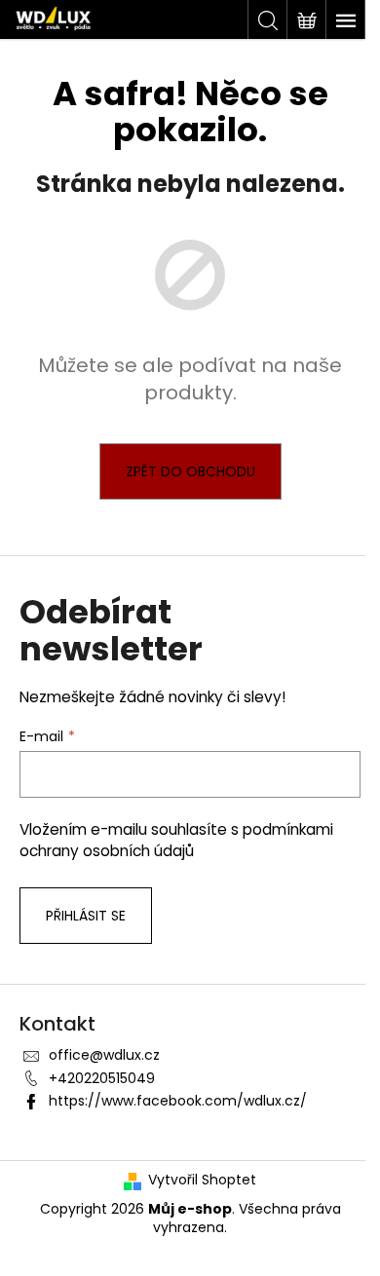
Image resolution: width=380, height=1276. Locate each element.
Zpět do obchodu (190, 471)
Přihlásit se (86, 915)
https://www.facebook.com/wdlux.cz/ (178, 1100)
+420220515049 (102, 1078)
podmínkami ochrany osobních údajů (176, 840)
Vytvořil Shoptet (202, 1180)
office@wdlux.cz (104, 1055)
